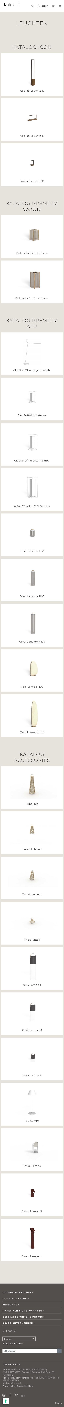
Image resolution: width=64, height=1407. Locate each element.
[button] (54, 6)
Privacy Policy (9, 1385)
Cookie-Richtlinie (25, 1385)
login (10, 1331)
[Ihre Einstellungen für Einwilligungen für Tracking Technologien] (6, 1401)
